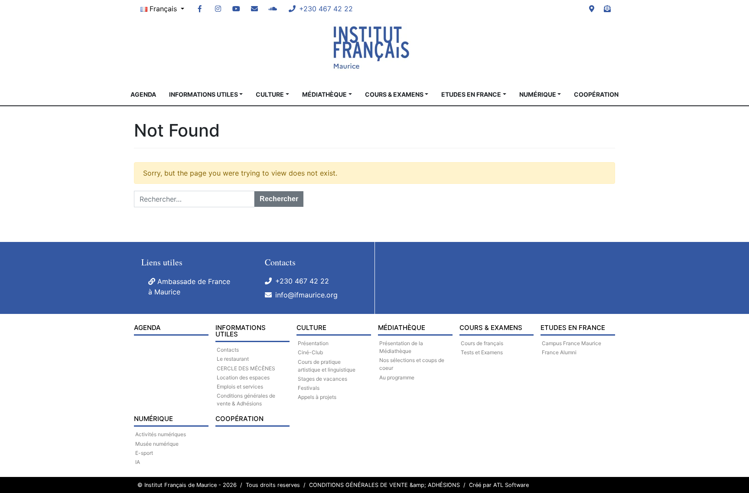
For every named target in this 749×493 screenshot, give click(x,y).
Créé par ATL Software (499, 485)
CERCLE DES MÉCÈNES (246, 368)
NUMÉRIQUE (537, 94)
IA (137, 462)
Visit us (592, 9)
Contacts (228, 349)
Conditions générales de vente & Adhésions (246, 399)
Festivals (308, 388)
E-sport (144, 453)
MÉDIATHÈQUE (324, 94)
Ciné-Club (310, 352)
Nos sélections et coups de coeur (411, 364)
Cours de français (482, 343)
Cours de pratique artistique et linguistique (326, 366)
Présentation (313, 343)
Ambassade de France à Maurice (189, 286)
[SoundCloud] (272, 9)
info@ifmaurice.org (306, 295)
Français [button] (163, 8)
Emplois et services (240, 386)
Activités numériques (160, 434)
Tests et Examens (482, 352)
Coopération (596, 94)
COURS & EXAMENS (394, 94)
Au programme (396, 377)
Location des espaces (243, 377)
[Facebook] (199, 9)
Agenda (143, 94)
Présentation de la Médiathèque (401, 347)
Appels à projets (317, 397)
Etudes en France (471, 94)
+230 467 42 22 (302, 281)
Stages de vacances (322, 378)
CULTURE (270, 94)
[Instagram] (218, 9)
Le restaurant (233, 359)
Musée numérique (157, 444)
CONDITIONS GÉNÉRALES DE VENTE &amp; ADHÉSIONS (384, 485)
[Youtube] (236, 9)
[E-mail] (254, 9)
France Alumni (559, 352)
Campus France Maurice (571, 343)
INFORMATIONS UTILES (203, 94)
